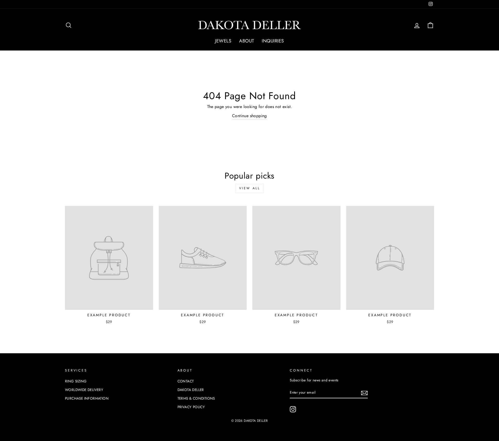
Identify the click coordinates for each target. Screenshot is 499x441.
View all (249, 188)
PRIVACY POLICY (191, 407)
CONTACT (186, 381)
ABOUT (246, 40)
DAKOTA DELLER (191, 389)
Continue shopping (249, 116)
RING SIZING (76, 381)
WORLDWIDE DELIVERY (84, 389)
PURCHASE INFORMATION (87, 398)
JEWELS (223, 40)
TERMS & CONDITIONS (196, 398)
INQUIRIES (273, 40)
